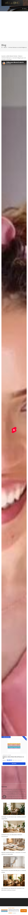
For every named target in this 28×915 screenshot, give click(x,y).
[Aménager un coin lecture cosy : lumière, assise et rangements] (14, 809)
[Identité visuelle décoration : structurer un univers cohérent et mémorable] (14, 844)
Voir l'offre (14, 763)
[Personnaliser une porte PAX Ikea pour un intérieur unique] (14, 862)
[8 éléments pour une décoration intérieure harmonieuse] (14, 827)
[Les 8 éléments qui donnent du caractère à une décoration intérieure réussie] (14, 880)
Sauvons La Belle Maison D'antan (9, 56)
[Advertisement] (14, 26)
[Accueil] (1, 47)
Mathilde (4, 787)
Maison (20, 56)
